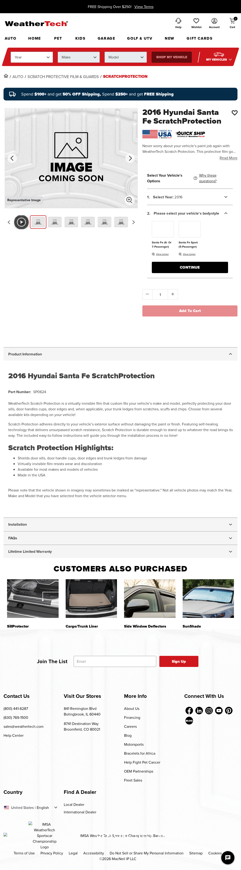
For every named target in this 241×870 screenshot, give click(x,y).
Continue (190, 267)
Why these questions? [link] (208, 178)
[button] (196, 23)
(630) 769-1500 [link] (16, 717)
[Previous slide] (8, 222)
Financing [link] (132, 717)
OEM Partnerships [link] (138, 771)
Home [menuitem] (34, 38)
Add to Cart (190, 310)
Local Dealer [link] (74, 804)
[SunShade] (208, 598)
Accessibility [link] (93, 853)
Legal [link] (73, 853)
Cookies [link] (215, 853)
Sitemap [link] (196, 853)
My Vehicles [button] (217, 59)
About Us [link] (131, 708)
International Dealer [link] (80, 812)
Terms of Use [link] (24, 853)
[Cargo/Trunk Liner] (91, 598)
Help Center (14, 735)
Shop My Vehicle (171, 57)
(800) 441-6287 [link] (16, 708)
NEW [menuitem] (169, 38)
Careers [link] (130, 726)
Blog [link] (128, 735)
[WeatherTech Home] (36, 23)
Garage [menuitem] (106, 38)
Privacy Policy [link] (51, 853)
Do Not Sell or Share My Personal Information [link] (147, 853)
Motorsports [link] (134, 744)
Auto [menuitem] (10, 38)
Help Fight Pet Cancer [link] (142, 762)
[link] (6, 76)
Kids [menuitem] (80, 38)
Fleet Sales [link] (133, 780)
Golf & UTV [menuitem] (139, 38)
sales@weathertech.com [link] (24, 726)
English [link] (43, 807)
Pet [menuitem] (58, 38)
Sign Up (179, 661)
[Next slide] (133, 222)
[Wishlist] (234, 113)
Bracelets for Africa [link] (139, 753)
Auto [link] (17, 76)
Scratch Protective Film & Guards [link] (63, 76)
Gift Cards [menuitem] (200, 38)
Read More (228, 157)
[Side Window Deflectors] (150, 598)
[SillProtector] (33, 598)
